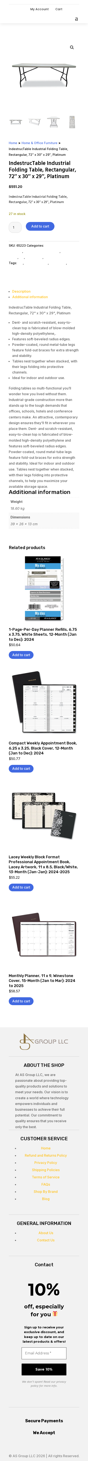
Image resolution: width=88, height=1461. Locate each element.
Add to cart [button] (21, 655)
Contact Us (45, 1240)
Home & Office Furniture (39, 143)
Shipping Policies (46, 1170)
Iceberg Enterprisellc (59, 257)
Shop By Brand (46, 1191)
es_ (20, 263)
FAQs (45, 1184)
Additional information (30, 297)
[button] (72, 47)
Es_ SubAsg (34, 257)
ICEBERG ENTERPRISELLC (27, 268)
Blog (46, 1199)
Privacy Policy (45, 1163)
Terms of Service (46, 1177)
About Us (45, 1233)
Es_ (21, 257)
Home (13, 143)
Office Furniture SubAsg (42, 251)
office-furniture (36, 263)
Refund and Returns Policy (46, 1155)
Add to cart (40, 226)
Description (21, 291)
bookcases (58, 263)
